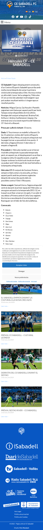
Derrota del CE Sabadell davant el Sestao (19, 373)
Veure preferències (21, 277)
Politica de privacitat (24, 281)
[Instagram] (26, 17)
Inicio (3, 78)
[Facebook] (13, 17)
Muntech (26, 528)
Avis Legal (34, 281)
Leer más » (4, 306)
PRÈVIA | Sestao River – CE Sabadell (19, 410)
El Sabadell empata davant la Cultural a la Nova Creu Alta (16, 298)
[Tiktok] (30, 17)
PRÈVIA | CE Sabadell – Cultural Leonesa (17, 336)
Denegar (21, 271)
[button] (21, 22)
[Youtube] (21, 17)
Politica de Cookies (11, 281)
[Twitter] (17, 17)
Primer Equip (10, 78)
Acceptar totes (21, 265)
